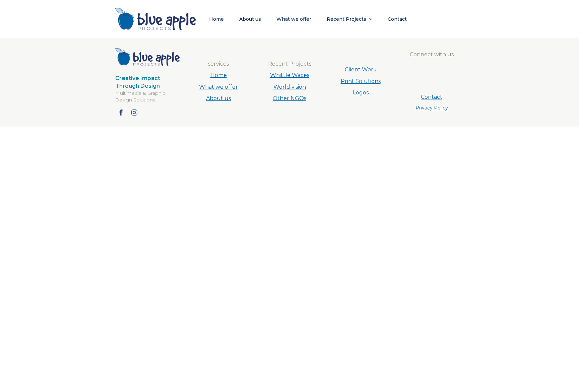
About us (250, 19)
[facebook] (121, 112)
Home (216, 19)
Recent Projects (346, 19)
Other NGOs (289, 98)
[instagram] (134, 112)
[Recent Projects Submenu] (372, 19)
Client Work (361, 69)
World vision (289, 87)
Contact (397, 19)
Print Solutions (361, 81)
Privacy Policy (431, 108)
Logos (361, 92)
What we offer (293, 19)
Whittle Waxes (289, 75)
